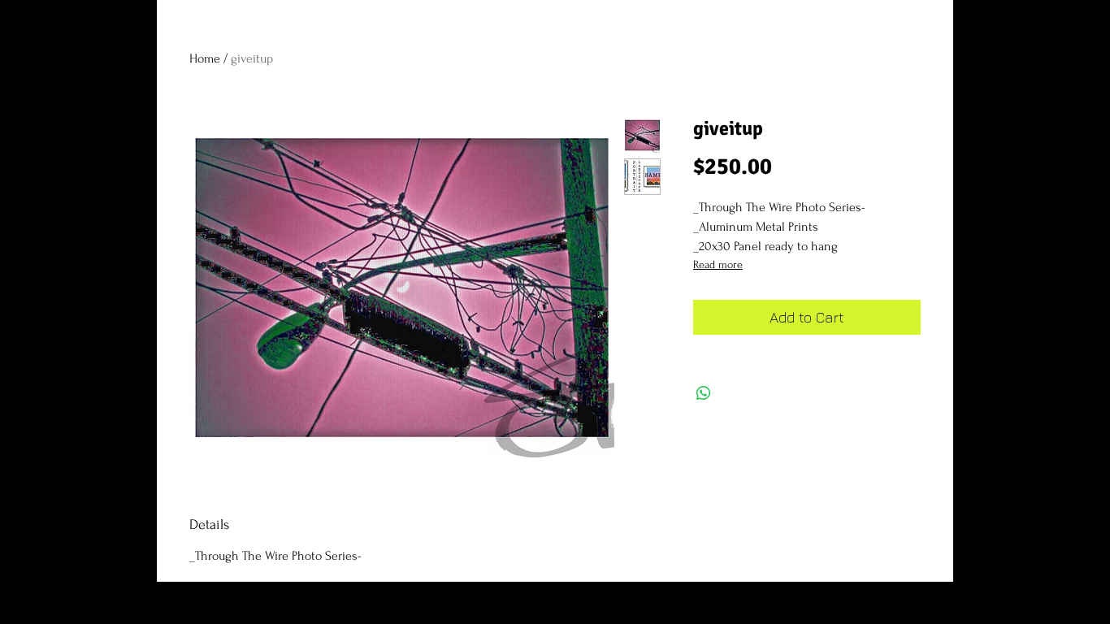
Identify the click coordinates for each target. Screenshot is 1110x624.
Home (204, 58)
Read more (718, 264)
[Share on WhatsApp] (703, 393)
